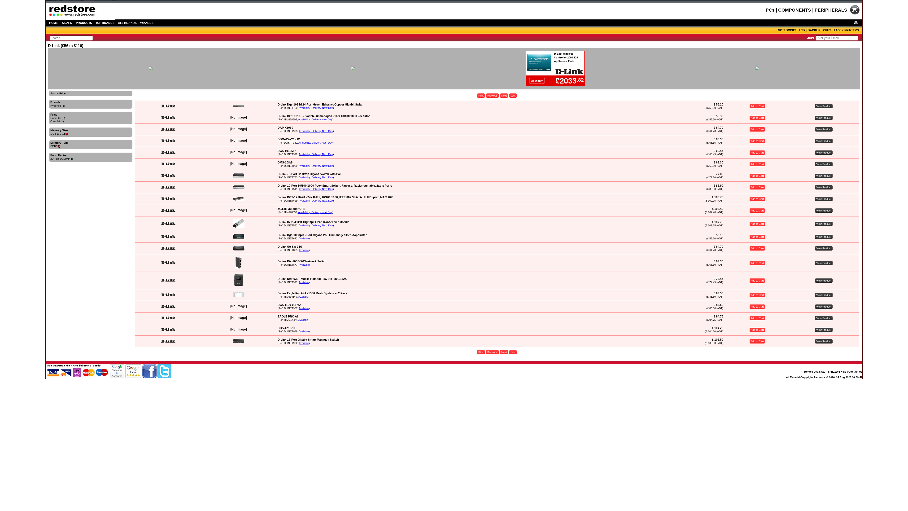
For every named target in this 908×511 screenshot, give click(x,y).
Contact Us (855, 371)
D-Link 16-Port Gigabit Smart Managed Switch (308, 339)
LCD (802, 30)
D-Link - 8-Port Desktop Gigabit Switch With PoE (310, 174)
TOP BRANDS (105, 23)
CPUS (827, 30)
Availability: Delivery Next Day (316, 107)
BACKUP (814, 30)
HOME (53, 23)
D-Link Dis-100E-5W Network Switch (302, 261)
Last (513, 95)
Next (504, 95)
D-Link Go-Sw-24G (290, 246)
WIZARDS (146, 23)
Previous (492, 95)
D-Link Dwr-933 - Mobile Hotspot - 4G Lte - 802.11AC (312, 279)
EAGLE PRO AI (288, 316)
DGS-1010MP (287, 151)
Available (304, 238)
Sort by (57, 93)
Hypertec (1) (57, 105)
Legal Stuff (820, 371)
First (481, 95)
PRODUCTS (84, 23)
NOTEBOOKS (787, 30)
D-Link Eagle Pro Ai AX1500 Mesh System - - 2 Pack (312, 293)
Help (843, 371)
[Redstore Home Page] (80, 18)
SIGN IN (67, 23)
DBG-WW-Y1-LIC (289, 139)
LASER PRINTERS (846, 30)
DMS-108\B (285, 162)
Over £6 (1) (57, 121)
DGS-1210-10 (287, 328)
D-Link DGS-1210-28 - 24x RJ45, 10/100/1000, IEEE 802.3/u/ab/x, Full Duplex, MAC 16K (335, 197)
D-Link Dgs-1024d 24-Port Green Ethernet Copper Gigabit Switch (321, 104)
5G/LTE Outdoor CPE (291, 209)
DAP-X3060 (285, 127)
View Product (823, 106)
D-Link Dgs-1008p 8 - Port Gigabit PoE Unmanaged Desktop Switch (322, 235)
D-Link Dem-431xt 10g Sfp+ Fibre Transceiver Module (313, 222)
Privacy (833, 371)
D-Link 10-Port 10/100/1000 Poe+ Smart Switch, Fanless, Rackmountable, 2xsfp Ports (335, 185)
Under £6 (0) (57, 118)
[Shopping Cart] (855, 14)
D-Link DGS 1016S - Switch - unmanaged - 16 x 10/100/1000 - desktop (324, 116)
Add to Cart (757, 106)
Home (808, 371)
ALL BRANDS (127, 23)
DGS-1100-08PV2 (289, 305)
